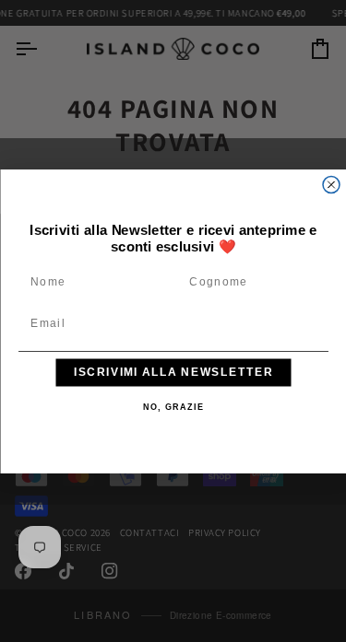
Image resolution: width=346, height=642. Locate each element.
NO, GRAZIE (173, 407)
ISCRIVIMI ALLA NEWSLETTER (173, 372)
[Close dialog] (331, 184)
